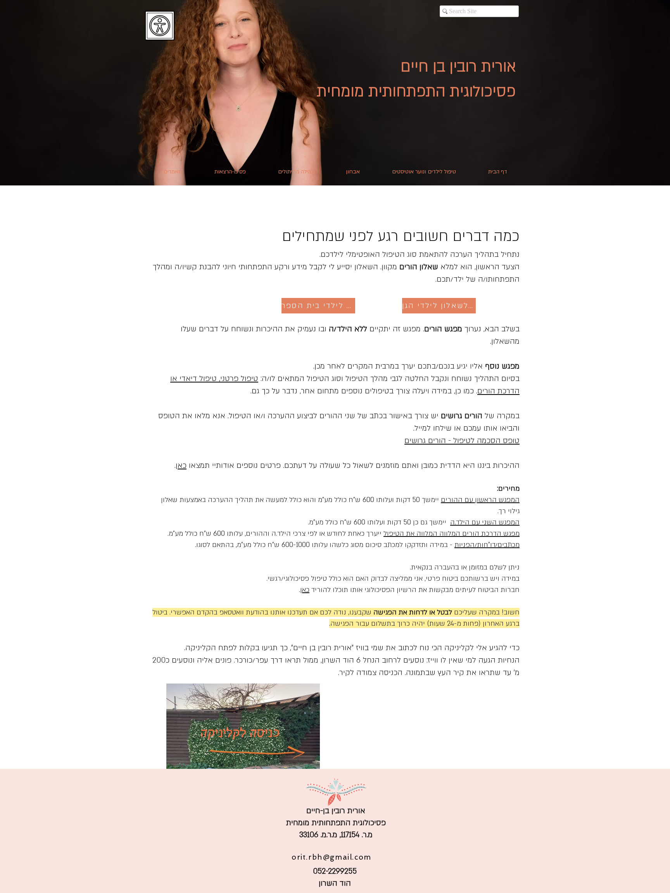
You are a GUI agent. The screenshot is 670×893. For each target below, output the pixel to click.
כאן (181, 465)
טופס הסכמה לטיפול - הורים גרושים (462, 441)
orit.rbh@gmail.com (331, 857)
